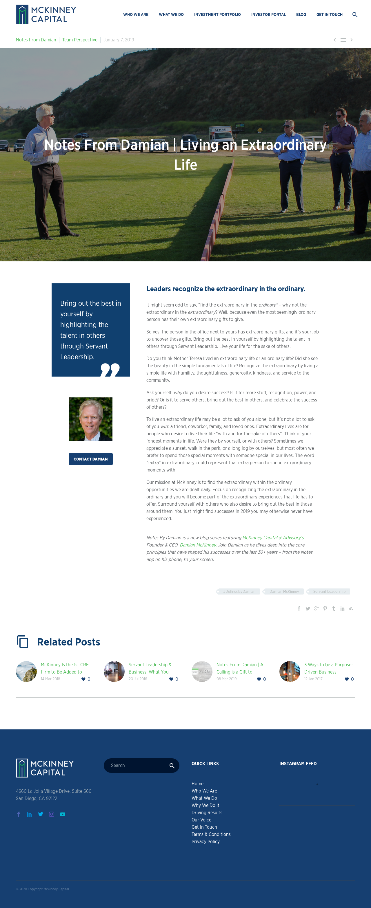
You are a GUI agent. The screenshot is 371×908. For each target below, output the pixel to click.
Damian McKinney (198, 545)
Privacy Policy (206, 841)
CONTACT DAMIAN (91, 459)
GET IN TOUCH (330, 14)
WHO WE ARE (135, 14)
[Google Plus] (316, 608)
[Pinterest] (325, 608)
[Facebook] (299, 608)
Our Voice (201, 820)
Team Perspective (79, 40)
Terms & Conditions (211, 834)
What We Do (204, 798)
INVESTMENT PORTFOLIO (217, 14)
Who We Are (204, 791)
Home (197, 783)
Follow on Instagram (321, 795)
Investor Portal (268, 14)
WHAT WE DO (171, 14)
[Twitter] (307, 608)
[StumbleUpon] (351, 608)
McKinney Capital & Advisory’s (273, 537)
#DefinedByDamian (239, 591)
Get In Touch (204, 827)
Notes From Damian (36, 40)
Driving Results (207, 812)
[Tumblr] (334, 608)
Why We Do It (205, 805)
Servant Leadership (329, 591)
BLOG (301, 14)
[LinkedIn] (342, 608)
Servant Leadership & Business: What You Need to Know (150, 672)
